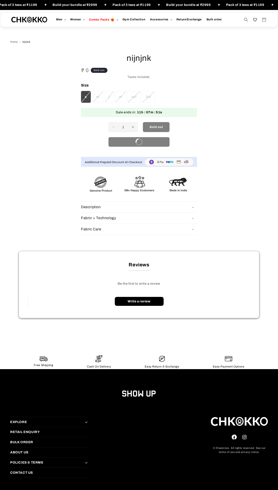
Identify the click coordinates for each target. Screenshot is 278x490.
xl (122, 99)
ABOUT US (19, 452)
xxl (135, 99)
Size (85, 85)
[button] (61, 19)
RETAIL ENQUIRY (25, 432)
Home (14, 41)
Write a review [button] (139, 301)
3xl (150, 99)
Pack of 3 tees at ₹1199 (132, 5)
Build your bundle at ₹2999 (75, 5)
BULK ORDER (21, 442)
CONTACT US (21, 472)
